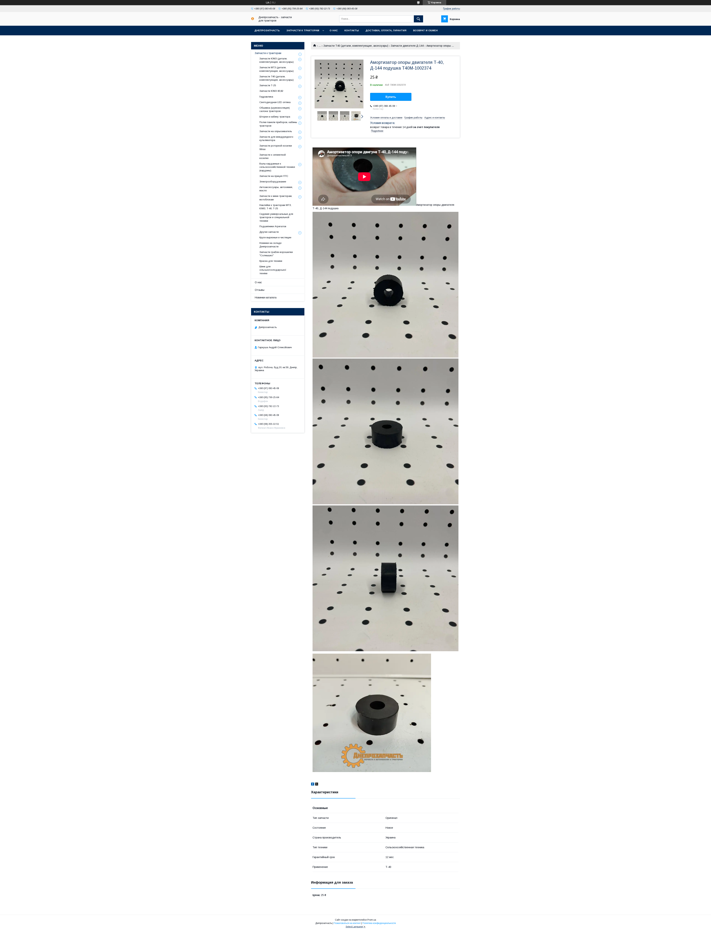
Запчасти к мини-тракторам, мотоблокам (275, 198)
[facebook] (312, 784)
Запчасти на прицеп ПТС (273, 176)
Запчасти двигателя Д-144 (407, 45)
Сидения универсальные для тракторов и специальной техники (276, 217)
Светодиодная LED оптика (275, 102)
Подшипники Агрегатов (272, 226)
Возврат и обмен (425, 30)
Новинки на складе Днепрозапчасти (270, 245)
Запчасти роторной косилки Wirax (275, 147)
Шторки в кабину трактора (274, 116)
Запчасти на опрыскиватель (275, 131)
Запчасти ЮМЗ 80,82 (271, 91)
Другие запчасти (269, 232)
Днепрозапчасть (267, 30)
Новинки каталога (265, 297)
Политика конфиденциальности (379, 923)
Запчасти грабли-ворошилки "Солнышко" (276, 254)
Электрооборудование (272, 181)
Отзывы (259, 289)
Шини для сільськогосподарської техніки (272, 270)
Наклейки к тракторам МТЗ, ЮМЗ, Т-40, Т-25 (275, 207)
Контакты (351, 30)
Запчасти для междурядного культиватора (276, 138)
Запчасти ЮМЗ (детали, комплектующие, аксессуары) (276, 60)
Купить (390, 96)
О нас (334, 30)
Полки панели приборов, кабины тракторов (278, 124)
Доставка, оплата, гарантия (385, 30)
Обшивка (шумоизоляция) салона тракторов (274, 109)
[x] (316, 784)
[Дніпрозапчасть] (252, 19)
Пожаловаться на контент (347, 923)
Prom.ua (371, 920)
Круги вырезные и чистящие (275, 237)
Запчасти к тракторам (302, 30)
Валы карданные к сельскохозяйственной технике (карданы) (277, 167)
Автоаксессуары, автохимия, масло (276, 189)
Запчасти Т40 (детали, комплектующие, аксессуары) (355, 45)
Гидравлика (266, 96)
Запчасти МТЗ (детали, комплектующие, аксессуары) (276, 69)
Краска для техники (270, 261)
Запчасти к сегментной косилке (272, 156)
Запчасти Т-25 (267, 85)
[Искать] (418, 18)
